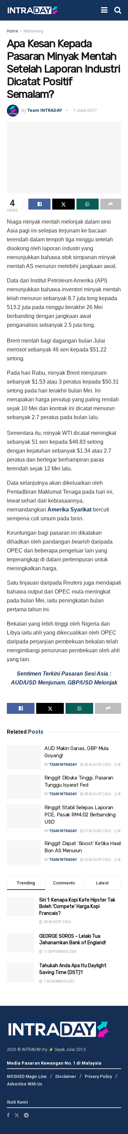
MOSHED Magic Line (27, 1076)
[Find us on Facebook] (8, 1115)
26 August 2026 (97, 860)
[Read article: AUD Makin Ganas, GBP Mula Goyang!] (24, 757)
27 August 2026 (97, 831)
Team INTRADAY (44, 110)
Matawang (33, 31)
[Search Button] (117, 10)
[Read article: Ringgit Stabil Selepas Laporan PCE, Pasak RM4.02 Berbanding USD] (24, 816)
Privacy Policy (98, 1076)
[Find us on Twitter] (16, 1115)
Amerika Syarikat (69, 509)
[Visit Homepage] (32, 10)
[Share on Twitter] (63, 204)
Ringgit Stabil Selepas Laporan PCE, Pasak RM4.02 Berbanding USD (80, 814)
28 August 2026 (97, 764)
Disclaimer (65, 1076)
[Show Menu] (104, 10)
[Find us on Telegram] (26, 1115)
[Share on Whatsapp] (87, 204)
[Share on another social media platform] (110, 204)
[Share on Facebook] (39, 204)
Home (12, 31)
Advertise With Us (24, 1084)
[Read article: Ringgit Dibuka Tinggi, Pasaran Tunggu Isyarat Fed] (24, 786)
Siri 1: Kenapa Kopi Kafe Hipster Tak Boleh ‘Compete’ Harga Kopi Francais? (77, 906)
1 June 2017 (85, 110)
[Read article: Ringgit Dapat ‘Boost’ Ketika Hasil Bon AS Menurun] (24, 852)
